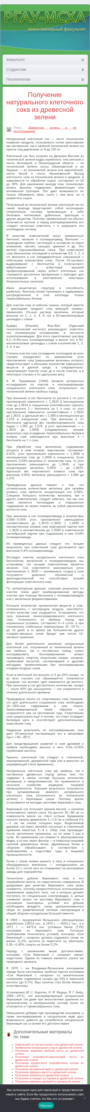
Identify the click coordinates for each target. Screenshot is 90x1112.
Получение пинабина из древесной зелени (42, 1075)
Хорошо (46, 1105)
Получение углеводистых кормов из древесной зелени (49, 1078)
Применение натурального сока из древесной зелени (48, 1047)
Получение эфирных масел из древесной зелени (45, 1072)
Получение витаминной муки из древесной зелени (46, 1069)
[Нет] (84, 1098)
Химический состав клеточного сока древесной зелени (49, 1044)
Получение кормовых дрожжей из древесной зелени (47, 1081)
